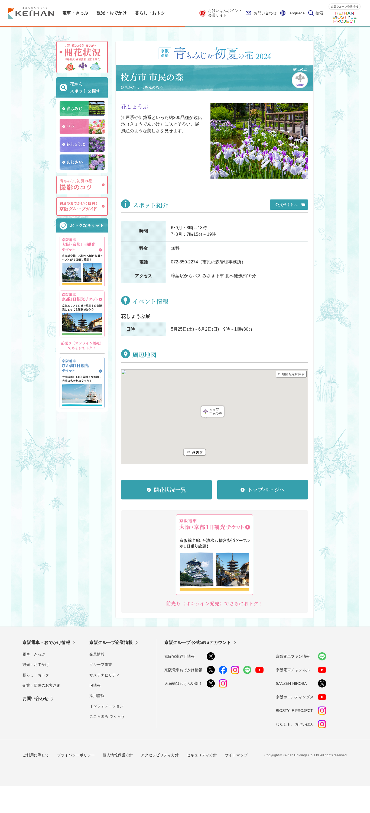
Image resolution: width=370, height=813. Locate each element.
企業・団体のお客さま (41, 685)
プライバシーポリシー (76, 755)
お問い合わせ (265, 13)
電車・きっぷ (33, 654)
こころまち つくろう (107, 716)
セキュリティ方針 (202, 755)
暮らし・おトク (35, 675)
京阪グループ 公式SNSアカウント (197, 642)
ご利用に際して (35, 755)
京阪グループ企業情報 (344, 6)
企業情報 (97, 654)
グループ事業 (100, 664)
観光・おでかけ (35, 664)
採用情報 (97, 695)
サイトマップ (236, 755)
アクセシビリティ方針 (160, 755)
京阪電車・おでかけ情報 (46, 642)
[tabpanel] (259, 141)
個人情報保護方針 (118, 755)
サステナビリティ (104, 675)
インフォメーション (106, 706)
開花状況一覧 (170, 489)
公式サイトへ (286, 204)
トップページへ (266, 489)
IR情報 (95, 685)
